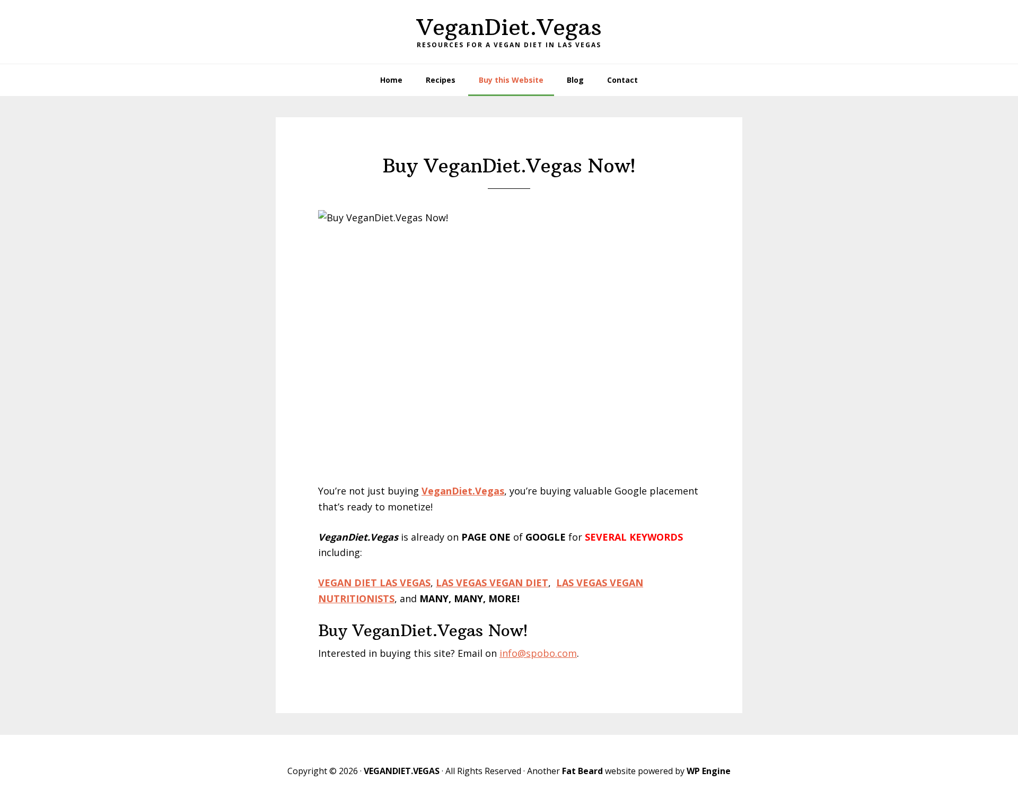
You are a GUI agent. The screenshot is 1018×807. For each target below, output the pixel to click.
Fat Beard (582, 771)
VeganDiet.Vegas (509, 27)
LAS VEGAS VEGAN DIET (492, 582)
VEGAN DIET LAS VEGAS (374, 582)
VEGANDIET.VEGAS (402, 771)
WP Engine (709, 771)
